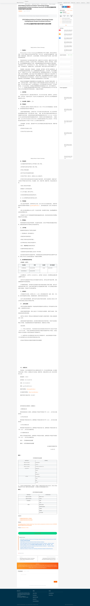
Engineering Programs (36, 4)
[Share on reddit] (69, 7)
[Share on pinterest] (68, 7)
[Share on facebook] (63, 7)
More (66, 25)
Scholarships (60, 2)
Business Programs (44, 4)
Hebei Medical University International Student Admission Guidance (32, 541)
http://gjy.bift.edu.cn (31, 389)
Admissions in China (24, 527)
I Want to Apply (38, 533)
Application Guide (66, 2)
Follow (68, 10)
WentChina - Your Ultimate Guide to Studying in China (30, 604)
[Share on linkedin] (66, 7)
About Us (78, 2)
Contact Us (83, 2)
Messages (71, 10)
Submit (55, 581)
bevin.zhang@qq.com (22, 596)
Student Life (73, 2)
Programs (26, 1)
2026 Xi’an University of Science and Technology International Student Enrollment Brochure (36, 548)
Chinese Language (52, 4)
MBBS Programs (28, 4)
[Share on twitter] (64, 7)
